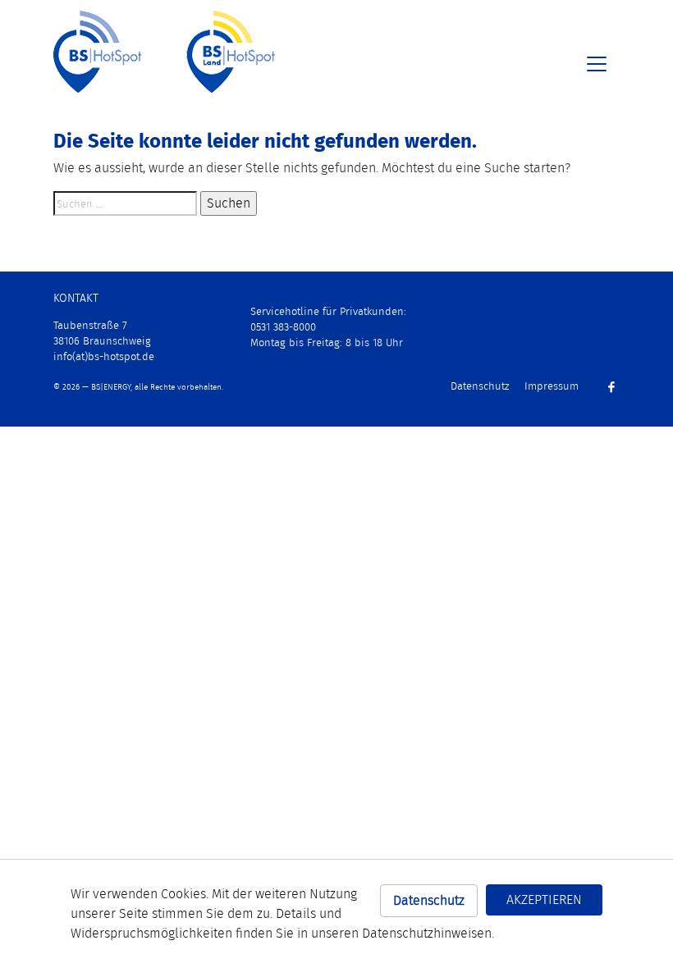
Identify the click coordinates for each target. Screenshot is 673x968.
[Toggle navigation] (597, 64)
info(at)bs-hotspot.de (103, 356)
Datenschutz (429, 900)
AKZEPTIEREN (544, 899)
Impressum (551, 386)
